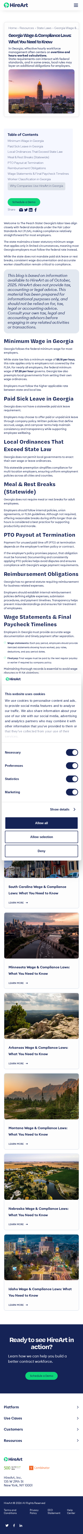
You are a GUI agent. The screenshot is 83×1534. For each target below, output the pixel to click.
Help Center (71, 1512)
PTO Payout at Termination (25, 163)
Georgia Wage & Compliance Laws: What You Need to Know (66, 28)
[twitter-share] (26, 210)
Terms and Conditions (10, 1512)
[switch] (72, 765)
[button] (76, 5)
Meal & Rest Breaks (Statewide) (28, 157)
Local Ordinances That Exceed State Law (35, 152)
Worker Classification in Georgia (29, 179)
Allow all (41, 823)
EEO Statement (54, 1512)
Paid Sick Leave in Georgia (25, 146)
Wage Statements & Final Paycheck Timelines (38, 174)
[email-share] (21, 210)
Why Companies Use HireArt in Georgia (36, 186)
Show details (59, 809)
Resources (27, 28)
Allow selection (41, 837)
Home (13, 28)
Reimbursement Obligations (27, 168)
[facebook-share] (35, 210)
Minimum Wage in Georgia (26, 141)
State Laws (44, 28)
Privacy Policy (34, 1512)
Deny (41, 851)
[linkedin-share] (31, 210)
